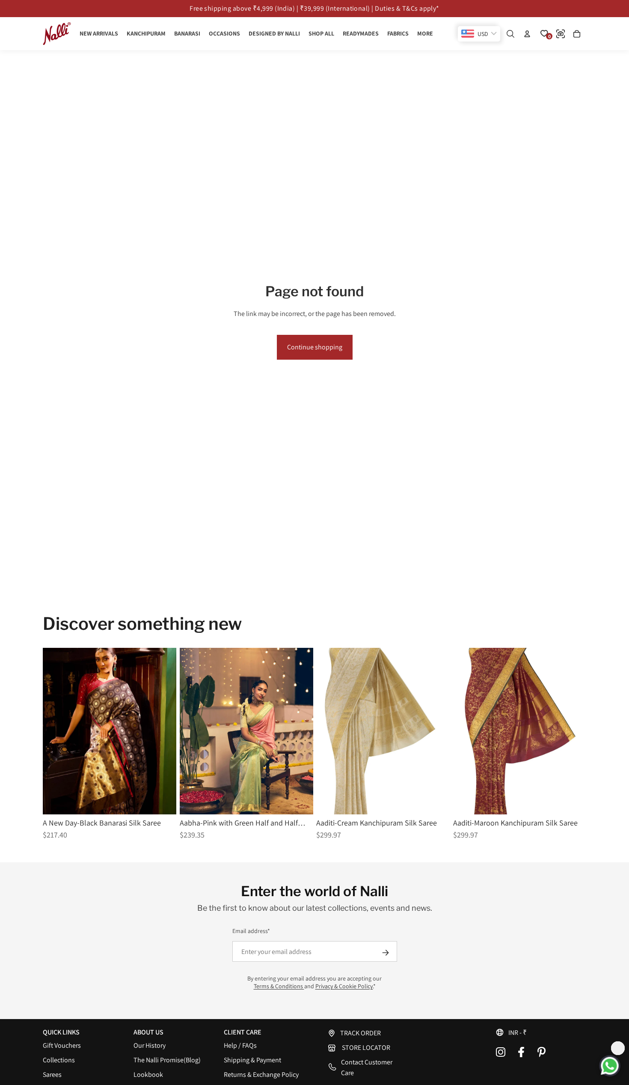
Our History (150, 1045)
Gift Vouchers (62, 1045)
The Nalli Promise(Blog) (167, 1059)
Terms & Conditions (279, 986)
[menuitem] (425, 33)
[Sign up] (385, 952)
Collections (59, 1059)
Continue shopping (314, 347)
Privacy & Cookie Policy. (344, 986)
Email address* (251, 931)
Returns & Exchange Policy (261, 1074)
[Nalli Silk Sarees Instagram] (500, 1052)
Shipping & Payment (252, 1059)
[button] (540, 1032)
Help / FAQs (240, 1045)
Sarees (52, 1074)
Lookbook (148, 1074)
